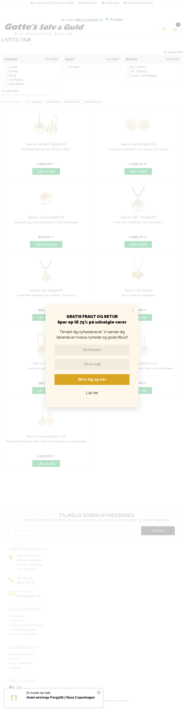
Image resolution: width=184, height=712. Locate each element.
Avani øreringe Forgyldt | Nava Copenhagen (60, 697)
